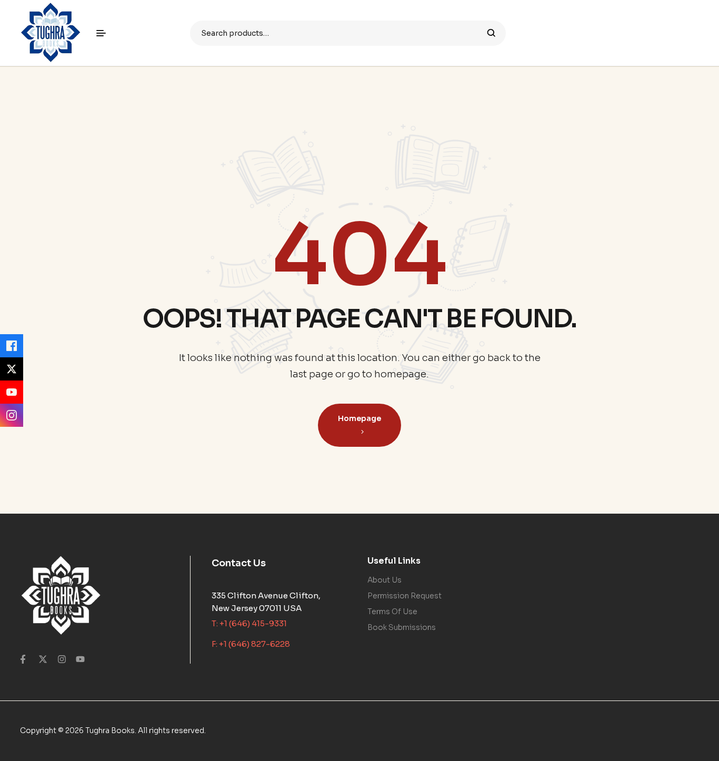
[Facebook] (11, 345)
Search (491, 33)
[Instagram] (11, 415)
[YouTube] (11, 392)
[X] (11, 368)
